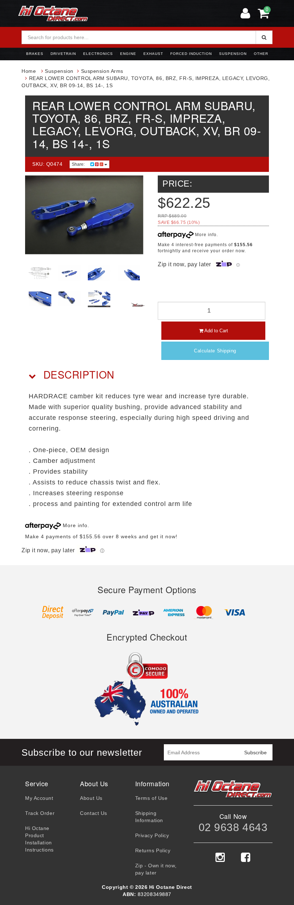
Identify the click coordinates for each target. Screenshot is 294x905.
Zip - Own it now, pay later (156, 869)
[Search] (264, 37)
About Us (91, 798)
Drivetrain (63, 54)
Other (261, 54)
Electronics (98, 54)
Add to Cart (215, 330)
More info (205, 234)
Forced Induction (191, 54)
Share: (79, 164)
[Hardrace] (138, 304)
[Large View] (40, 273)
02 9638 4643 (233, 827)
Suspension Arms (102, 71)
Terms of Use (151, 798)
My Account (39, 798)
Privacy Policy (152, 835)
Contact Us (93, 813)
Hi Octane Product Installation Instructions (39, 839)
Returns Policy (153, 850)
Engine (128, 54)
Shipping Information (149, 816)
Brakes (34, 54)
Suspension (233, 54)
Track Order (39, 813)
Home (29, 71)
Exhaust (153, 54)
